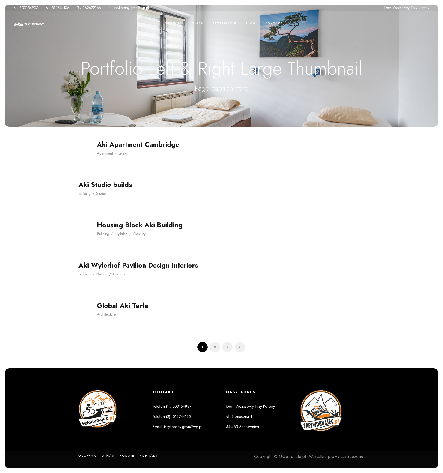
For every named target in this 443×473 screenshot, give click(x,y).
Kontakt (274, 23)
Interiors (119, 274)
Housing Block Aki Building (140, 225)
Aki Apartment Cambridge (138, 144)
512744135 (60, 7)
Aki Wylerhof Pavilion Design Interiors (138, 265)
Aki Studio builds (105, 184)
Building (84, 193)
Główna (173, 23)
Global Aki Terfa (122, 306)
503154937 (29, 7)
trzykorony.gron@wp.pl (131, 7)
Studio (101, 193)
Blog (250, 23)
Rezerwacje (224, 23)
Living (122, 153)
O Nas (197, 23)
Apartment (105, 153)
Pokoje (127, 455)
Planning (139, 233)
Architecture (106, 314)
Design (101, 274)
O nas (108, 455)
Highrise (121, 233)
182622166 (92, 7)
